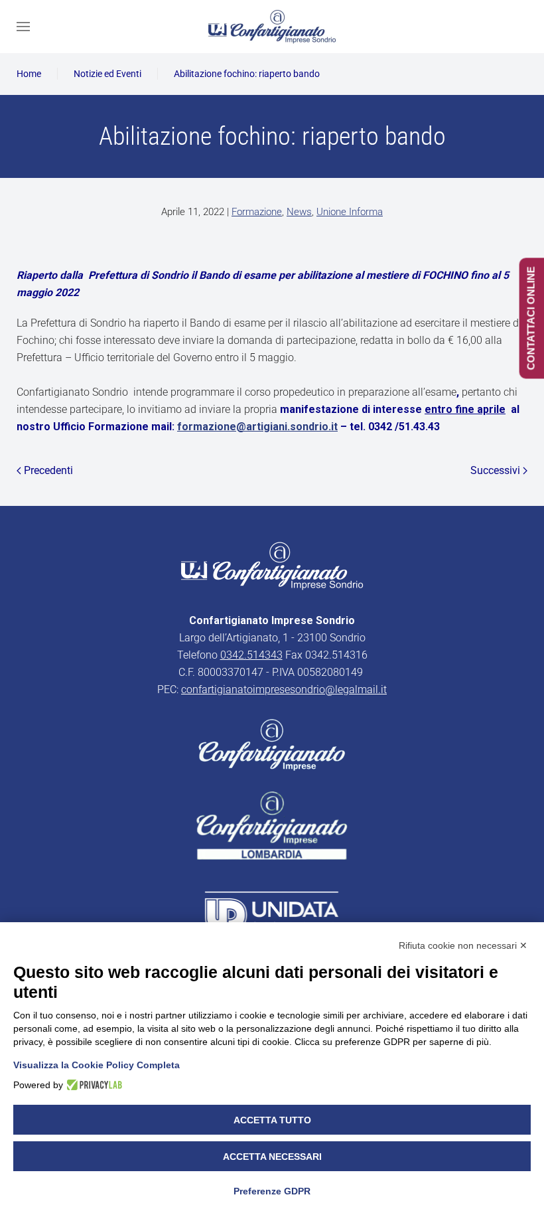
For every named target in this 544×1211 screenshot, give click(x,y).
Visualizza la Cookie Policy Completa (96, 1065)
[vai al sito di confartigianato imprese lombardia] (272, 744)
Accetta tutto (272, 1120)
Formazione (257, 212)
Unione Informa (349, 212)
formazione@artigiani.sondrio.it (257, 426)
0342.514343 (251, 655)
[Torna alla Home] (272, 26)
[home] (272, 564)
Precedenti (48, 470)
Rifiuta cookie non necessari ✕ (463, 945)
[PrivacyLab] (92, 1084)
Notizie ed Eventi (107, 73)
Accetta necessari (272, 1156)
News (299, 212)
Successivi (495, 470)
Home (29, 73)
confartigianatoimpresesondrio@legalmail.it (284, 689)
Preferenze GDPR (272, 1191)
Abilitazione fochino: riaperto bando (247, 73)
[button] (23, 26)
